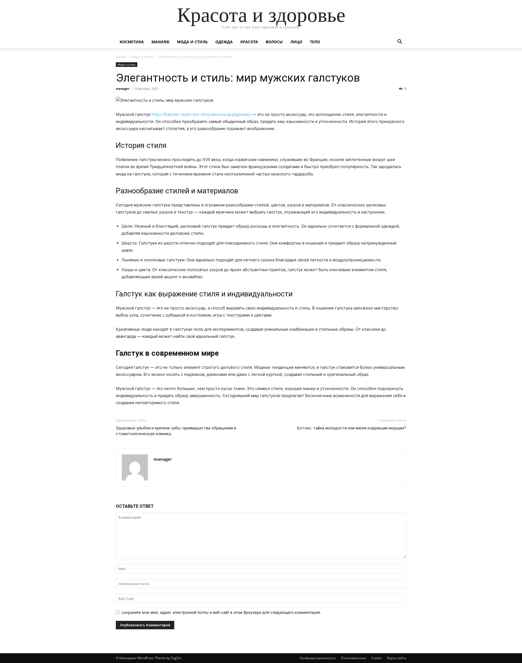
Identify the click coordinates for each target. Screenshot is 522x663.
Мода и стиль (192, 41)
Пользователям (353, 658)
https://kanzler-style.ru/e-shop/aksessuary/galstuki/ (201, 114)
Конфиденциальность (318, 658)
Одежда (224, 41)
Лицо (296, 41)
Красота (249, 41)
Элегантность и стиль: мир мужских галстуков (238, 77)
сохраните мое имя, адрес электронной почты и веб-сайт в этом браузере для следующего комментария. (221, 612)
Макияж (160, 41)
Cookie (376, 658)
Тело (315, 41)
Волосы (274, 41)
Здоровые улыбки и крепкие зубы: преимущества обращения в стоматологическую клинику (176, 431)
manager (122, 88)
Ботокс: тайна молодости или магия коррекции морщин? (351, 428)
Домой (121, 56)
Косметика (132, 41)
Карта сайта (396, 658)
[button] (399, 42)
